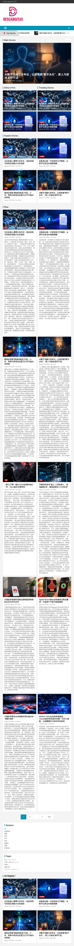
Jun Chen (19, 80)
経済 (5, 836)
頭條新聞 (7, 831)
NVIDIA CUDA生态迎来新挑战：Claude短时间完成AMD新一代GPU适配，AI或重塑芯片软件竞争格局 (54, 718)
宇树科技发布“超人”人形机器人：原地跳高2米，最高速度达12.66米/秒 (53, 485)
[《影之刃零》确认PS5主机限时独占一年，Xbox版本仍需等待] (19, 472)
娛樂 (5, 846)
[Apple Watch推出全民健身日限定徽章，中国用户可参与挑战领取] (54, 587)
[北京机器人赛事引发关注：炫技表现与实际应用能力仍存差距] (19, 220)
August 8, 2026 (9, 604)
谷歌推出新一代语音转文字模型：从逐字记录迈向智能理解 (19, 126)
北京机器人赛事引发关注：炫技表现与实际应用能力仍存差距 (19, 105)
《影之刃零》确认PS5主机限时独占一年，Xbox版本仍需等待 (18, 485)
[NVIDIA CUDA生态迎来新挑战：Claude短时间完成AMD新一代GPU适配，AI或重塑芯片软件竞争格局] (54, 704)
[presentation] (67, 40)
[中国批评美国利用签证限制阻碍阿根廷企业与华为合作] (19, 587)
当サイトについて (10, 860)
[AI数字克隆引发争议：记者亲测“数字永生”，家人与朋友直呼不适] (54, 347)
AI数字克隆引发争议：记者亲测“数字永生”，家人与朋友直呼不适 (54, 194)
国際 (5, 834)
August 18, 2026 (10, 80)
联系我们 (7, 848)
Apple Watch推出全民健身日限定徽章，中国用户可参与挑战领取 (53, 600)
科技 (6, 71)
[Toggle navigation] (5, 28)
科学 (6, 712)
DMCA (6, 864)
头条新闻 (7, 122)
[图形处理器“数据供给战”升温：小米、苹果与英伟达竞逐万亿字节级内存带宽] (19, 347)
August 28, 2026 (9, 108)
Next (49, 817)
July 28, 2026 (43, 724)
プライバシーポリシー (11, 869)
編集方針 (7, 867)
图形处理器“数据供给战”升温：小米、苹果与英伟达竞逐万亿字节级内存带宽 (19, 195)
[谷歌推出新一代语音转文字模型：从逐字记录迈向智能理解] (54, 220)
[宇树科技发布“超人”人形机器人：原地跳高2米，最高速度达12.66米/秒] (54, 472)
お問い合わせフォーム (11, 862)
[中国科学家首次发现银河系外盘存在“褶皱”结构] (19, 704)
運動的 (6, 843)
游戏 (6, 480)
